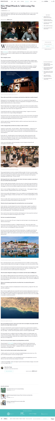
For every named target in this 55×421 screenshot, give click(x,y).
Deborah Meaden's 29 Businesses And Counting (47, 17)
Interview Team (8, 367)
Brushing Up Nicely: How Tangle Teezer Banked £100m (48, 20)
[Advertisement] (20, 379)
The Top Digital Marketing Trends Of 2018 (48, 79)
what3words (5, 52)
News (15, 1)
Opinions (22, 1)
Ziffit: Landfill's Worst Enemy (48, 25)
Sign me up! (48, 46)
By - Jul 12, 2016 (5, 10)
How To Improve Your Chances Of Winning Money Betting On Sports (48, 72)
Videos (31, 1)
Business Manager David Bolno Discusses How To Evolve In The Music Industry (48, 68)
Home (12, 1)
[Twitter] (7, 19)
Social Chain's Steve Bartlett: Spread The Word (48, 23)
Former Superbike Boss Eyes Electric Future (48, 28)
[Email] (11, 19)
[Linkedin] (10, 19)
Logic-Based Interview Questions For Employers (47, 76)
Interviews (27, 1)
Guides (18, 1)
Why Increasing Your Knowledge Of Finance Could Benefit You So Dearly (48, 64)
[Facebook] (8, 19)
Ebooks (35, 1)
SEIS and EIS (10, 343)
